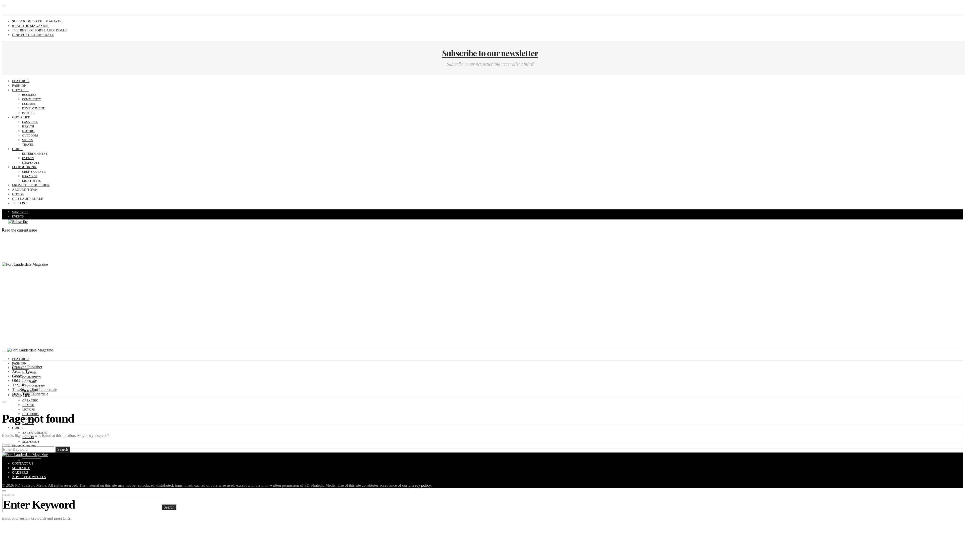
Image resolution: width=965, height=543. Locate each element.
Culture (29, 103)
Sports (27, 140)
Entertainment (34, 153)
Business (29, 94)
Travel (28, 144)
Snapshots (30, 162)
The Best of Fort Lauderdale (39, 30)
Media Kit (21, 468)
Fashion (19, 85)
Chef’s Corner (33, 171)
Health (28, 126)
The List (19, 203)
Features (20, 81)
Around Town (25, 190)
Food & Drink (24, 167)
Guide (17, 149)
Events (28, 158)
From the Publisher (31, 185)
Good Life (21, 117)
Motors (28, 130)
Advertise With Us (29, 477)
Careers (20, 472)
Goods (18, 194)
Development (33, 108)
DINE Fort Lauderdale (33, 35)
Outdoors (30, 135)
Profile (28, 112)
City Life (20, 90)
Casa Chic (30, 121)
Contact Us (22, 463)
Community (31, 99)
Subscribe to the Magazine (38, 21)
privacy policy (419, 485)
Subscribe (20, 211)
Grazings (29, 176)
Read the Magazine (30, 26)
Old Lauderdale (27, 199)
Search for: (8, 444)
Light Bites (31, 180)
